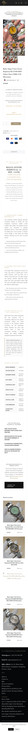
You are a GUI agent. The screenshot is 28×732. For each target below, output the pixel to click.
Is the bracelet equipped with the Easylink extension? (14, 444)
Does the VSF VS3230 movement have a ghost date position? (14, 430)
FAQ (3, 681)
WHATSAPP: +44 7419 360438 (13, 106)
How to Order (6, 699)
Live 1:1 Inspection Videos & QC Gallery (14, 701)
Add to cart (15, 123)
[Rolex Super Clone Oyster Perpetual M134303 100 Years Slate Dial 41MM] (14, 547)
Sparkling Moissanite (8, 708)
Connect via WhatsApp (11, 486)
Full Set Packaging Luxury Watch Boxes (13, 706)
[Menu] (25, 3)
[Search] (21, 3)
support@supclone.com (14, 660)
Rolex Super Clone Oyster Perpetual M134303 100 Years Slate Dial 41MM (14, 563)
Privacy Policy (6, 686)
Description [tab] (14, 151)
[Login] (18, 2)
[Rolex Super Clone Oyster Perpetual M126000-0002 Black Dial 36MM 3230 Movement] (14, 583)
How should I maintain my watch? (11, 711)
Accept (11, 729)
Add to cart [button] (19, 532)
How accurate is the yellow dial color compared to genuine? (14, 438)
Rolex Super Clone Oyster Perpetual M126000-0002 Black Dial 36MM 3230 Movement (14, 599)
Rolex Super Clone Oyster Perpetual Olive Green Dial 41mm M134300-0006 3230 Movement (14, 527)
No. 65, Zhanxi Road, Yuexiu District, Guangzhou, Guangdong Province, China (13, 666)
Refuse (17, 729)
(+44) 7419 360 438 (16, 655)
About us (4, 676)
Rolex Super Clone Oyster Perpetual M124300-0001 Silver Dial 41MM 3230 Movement (14, 635)
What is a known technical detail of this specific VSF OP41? (14, 451)
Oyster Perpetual (14, 131)
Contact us (5, 679)
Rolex (8, 133)
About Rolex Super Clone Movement (12, 704)
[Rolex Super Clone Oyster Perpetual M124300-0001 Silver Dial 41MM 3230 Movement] (14, 619)
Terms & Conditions (7, 684)
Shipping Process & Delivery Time (12, 688)
